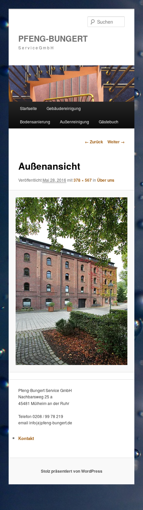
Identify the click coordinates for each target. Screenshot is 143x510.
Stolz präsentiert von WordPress (71, 471)
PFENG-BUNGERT (53, 38)
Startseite (28, 108)
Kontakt (26, 438)
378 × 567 (82, 180)
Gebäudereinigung (64, 108)
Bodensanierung (35, 121)
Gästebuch (108, 121)
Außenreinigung (74, 121)
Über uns (105, 180)
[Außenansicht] (71, 281)
